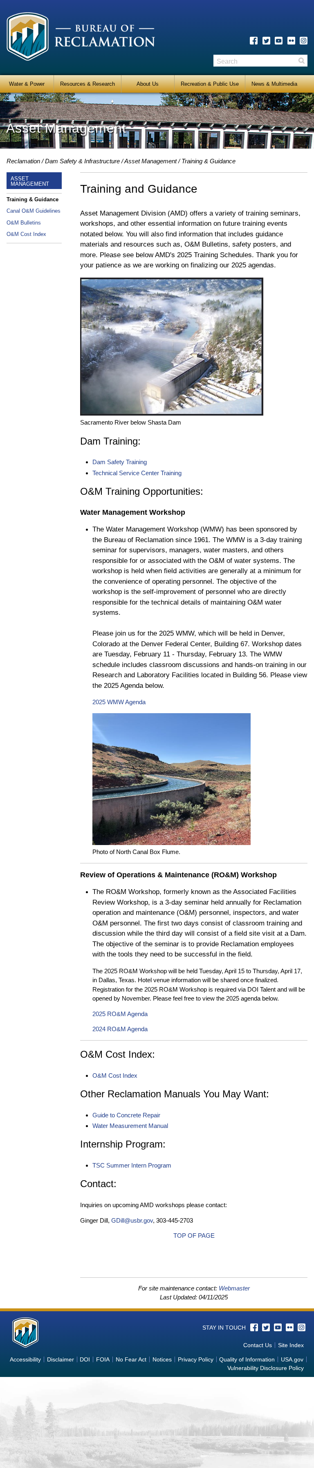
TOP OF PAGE (194, 1235)
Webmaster (234, 1288)
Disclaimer (60, 1359)
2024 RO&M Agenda (120, 1028)
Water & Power (27, 84)
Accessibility (25, 1359)
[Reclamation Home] (81, 38)
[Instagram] (303, 40)
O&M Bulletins (24, 223)
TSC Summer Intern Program (131, 1165)
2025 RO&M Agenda (120, 1013)
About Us (148, 84)
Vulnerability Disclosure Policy (265, 1368)
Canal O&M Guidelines (34, 211)
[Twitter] (266, 40)
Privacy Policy (195, 1359)
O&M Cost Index (26, 234)
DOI (85, 1359)
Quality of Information (247, 1359)
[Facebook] (254, 40)
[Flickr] (291, 40)
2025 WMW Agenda (119, 701)
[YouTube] (279, 40)
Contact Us (257, 1345)
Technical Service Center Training (137, 472)
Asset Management (150, 161)
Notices (162, 1359)
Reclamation (23, 161)
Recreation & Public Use (210, 84)
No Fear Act (131, 1359)
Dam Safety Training (119, 461)
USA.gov (292, 1359)
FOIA (103, 1359)
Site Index (291, 1345)
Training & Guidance (32, 199)
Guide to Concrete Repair (126, 1115)
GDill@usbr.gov (132, 1220)
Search (301, 61)
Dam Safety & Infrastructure (82, 161)
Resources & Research (87, 84)
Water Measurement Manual (130, 1125)
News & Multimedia (274, 84)
